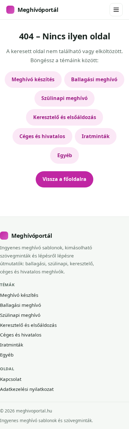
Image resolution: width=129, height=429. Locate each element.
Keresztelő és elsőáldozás (64, 117)
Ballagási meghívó (94, 79)
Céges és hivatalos (42, 136)
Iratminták (96, 136)
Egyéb (64, 155)
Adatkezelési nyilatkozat (27, 389)
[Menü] (116, 9)
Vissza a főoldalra (64, 179)
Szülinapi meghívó (64, 98)
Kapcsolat (10, 379)
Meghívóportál (38, 9)
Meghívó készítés (33, 79)
